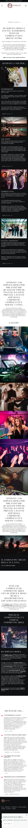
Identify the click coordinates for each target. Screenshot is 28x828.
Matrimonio (7, 807)
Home (2, 807)
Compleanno (14, 807)
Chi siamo (8, 808)
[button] (26, 6)
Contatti (13, 808)
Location (3, 808)
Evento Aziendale (22, 807)
